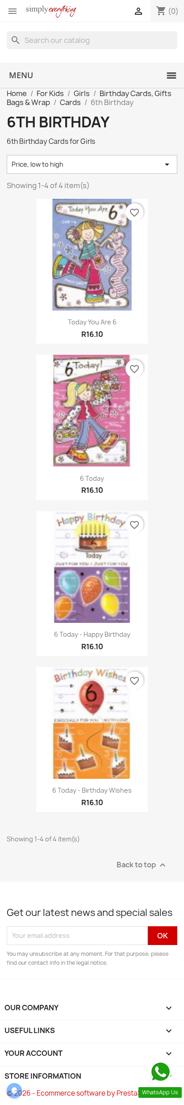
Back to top (142, 864)
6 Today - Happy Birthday (92, 634)
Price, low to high (92, 164)
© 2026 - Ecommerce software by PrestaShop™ (84, 1093)
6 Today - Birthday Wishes (92, 790)
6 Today (92, 478)
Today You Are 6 (92, 322)
